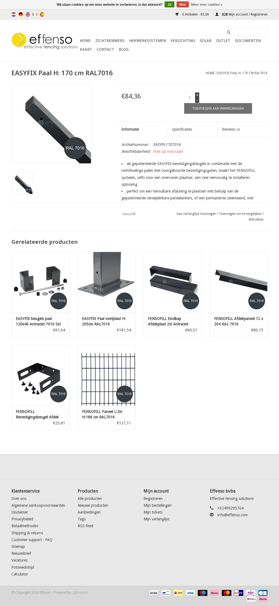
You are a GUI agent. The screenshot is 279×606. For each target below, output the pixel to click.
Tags (82, 519)
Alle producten (90, 498)
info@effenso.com (232, 515)
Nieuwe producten (93, 505)
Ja (169, 5)
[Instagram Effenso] (159, 466)
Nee (183, 5)
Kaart (86, 49)
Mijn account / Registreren (244, 14)
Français (35, 14)
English (28, 14)
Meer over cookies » (207, 5)
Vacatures (19, 560)
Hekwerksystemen (147, 40)
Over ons (18, 498)
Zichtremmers (110, 40)
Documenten (248, 40)
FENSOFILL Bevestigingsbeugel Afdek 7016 (37, 414)
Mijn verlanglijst (156, 519)
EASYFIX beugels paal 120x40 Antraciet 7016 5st (38, 321)
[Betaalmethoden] (153, 593)
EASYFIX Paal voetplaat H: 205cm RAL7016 (104, 321)
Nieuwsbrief (21, 553)
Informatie (130, 129)
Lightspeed (80, 593)
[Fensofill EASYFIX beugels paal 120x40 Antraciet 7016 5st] (40, 282)
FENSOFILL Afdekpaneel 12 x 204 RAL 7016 (238, 321)
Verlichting (183, 40)
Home (85, 40)
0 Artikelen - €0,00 (195, 14)
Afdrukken (255, 219)
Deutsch (21, 14)
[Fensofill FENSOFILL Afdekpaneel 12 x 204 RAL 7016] (239, 282)
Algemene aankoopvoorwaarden (38, 505)
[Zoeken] (226, 32)
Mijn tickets (153, 512)
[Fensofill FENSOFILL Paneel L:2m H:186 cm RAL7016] (107, 375)
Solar (205, 40)
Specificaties (182, 129)
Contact (105, 49)
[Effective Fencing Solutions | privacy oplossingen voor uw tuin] (44, 40)
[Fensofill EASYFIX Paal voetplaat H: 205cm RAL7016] (107, 282)
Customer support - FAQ (31, 540)
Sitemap (18, 546)
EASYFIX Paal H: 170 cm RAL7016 (242, 73)
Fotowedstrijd (22, 567)
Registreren (153, 498)
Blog (124, 49)
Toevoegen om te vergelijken (240, 214)
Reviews (231, 129)
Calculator (19, 574)
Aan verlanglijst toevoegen (196, 214)
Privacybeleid (22, 519)
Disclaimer (19, 512)
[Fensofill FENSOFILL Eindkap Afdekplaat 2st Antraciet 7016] (173, 282)
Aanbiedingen (89, 512)
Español (42, 14)
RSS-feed (85, 526)
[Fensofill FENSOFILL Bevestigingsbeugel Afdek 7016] (40, 375)
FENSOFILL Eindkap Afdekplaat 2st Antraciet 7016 (168, 321)
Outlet (223, 40)
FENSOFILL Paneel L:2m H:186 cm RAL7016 (102, 414)
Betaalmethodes (24, 526)
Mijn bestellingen (158, 505)
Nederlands (13, 14)
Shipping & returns (27, 533)
